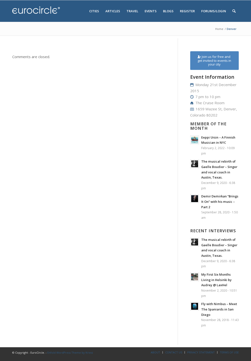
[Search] (234, 11)
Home (219, 29)
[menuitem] (94, 11)
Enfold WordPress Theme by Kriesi (70, 352)
